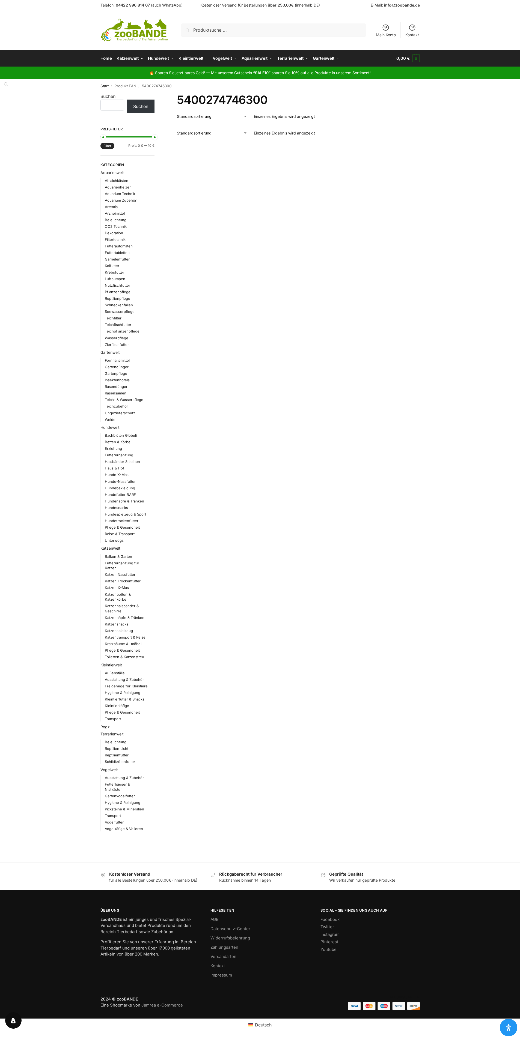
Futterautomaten (119, 246)
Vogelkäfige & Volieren (124, 829)
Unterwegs (114, 540)
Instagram (330, 934)
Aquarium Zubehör (120, 200)
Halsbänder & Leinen (122, 461)
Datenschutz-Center (230, 928)
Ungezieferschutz (120, 413)
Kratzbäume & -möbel (123, 644)
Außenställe (115, 673)
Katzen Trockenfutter (123, 581)
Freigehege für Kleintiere (126, 686)
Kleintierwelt (111, 665)
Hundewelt (110, 427)
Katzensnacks (116, 624)
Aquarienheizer (118, 187)
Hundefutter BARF (120, 494)
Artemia (111, 207)
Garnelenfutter (117, 259)
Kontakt (412, 34)
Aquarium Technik (120, 193)
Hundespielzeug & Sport (125, 514)
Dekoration (114, 233)
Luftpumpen (115, 279)
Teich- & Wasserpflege (124, 399)
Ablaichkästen (116, 180)
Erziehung (113, 448)
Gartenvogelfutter (120, 796)
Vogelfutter (114, 822)
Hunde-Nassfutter (120, 481)
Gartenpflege (116, 373)
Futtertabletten (117, 252)
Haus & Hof (114, 468)
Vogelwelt (109, 769)
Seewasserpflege (120, 311)
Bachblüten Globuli (121, 435)
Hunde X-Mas (117, 474)
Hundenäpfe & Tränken (124, 501)
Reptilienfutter (117, 755)
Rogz (105, 726)
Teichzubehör (116, 406)
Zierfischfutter (117, 344)
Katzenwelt (110, 548)
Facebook (330, 919)
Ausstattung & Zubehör (124, 679)
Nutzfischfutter (117, 285)
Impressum (221, 975)
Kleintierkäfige (117, 705)
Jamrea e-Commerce (162, 1005)
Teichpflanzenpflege (122, 331)
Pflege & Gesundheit (122, 527)
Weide (110, 419)
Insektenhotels (117, 380)
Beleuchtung (115, 220)
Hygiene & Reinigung (122, 692)
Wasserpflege (116, 338)
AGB (214, 919)
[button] (408, 58)
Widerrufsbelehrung (230, 938)
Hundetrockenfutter (121, 521)
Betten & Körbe (117, 442)
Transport (113, 719)
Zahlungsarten (224, 947)
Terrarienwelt (112, 734)
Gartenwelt (110, 352)
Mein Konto (386, 34)
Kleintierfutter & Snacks (124, 699)
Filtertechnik (115, 239)
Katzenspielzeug (119, 630)
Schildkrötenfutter (120, 761)
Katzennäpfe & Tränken (124, 617)
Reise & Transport (120, 534)
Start (104, 86)
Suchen (107, 96)
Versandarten (223, 956)
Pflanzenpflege (117, 292)
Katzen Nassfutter (120, 574)
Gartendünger (117, 367)
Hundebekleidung (120, 488)
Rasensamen (115, 393)
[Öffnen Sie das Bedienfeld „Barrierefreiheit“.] (508, 1027)
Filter (107, 146)
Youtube (328, 949)
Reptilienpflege (117, 298)
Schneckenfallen (119, 305)
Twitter (327, 926)
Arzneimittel (115, 213)
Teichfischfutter (118, 324)
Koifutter (112, 266)
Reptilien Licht (116, 748)
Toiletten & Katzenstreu (124, 657)
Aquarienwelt (112, 172)
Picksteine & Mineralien (124, 809)
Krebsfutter (114, 272)
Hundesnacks (116, 507)
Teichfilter (113, 318)
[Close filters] (156, 96)
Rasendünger (116, 386)
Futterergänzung (119, 455)
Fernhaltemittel (117, 360)
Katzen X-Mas (117, 587)
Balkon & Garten (118, 556)
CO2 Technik (116, 226)
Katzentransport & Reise (125, 637)
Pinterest (329, 941)
